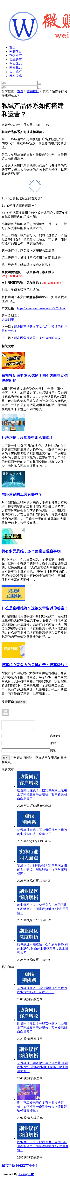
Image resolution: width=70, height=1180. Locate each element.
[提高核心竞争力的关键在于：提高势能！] (13, 657)
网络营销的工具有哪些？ (22, 494)
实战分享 (15, 59)
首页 (12, 47)
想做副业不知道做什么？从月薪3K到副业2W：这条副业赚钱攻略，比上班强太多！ (42, 948)
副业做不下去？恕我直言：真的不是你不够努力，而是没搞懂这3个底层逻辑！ (42, 909)
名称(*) (55, 736)
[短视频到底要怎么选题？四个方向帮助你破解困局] (13, 367)
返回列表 (8, 319)
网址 (53, 750)
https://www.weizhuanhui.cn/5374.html (41, 308)
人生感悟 (15, 71)
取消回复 (21, 701)
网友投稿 (15, 76)
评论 (5, 757)
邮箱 (53, 743)
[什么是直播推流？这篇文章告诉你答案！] (13, 600)
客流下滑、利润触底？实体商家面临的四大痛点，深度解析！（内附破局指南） (42, 869)
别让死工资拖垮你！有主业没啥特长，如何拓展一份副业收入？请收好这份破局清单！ (42, 1106)
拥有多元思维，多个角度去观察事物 (31, 551)
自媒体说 (15, 63)
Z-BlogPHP (26, 1174)
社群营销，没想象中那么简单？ (27, 438)
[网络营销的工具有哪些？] (13, 486)
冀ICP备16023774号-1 (20, 1166)
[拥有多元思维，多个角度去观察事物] (13, 543)
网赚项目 (15, 51)
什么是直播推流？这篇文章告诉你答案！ (35, 608)
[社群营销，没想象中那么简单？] (13, 429)
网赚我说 (15, 67)
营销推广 (15, 55)
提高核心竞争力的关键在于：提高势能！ (35, 665)
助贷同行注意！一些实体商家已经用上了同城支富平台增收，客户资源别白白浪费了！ (42, 794)
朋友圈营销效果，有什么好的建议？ (39, 338)
